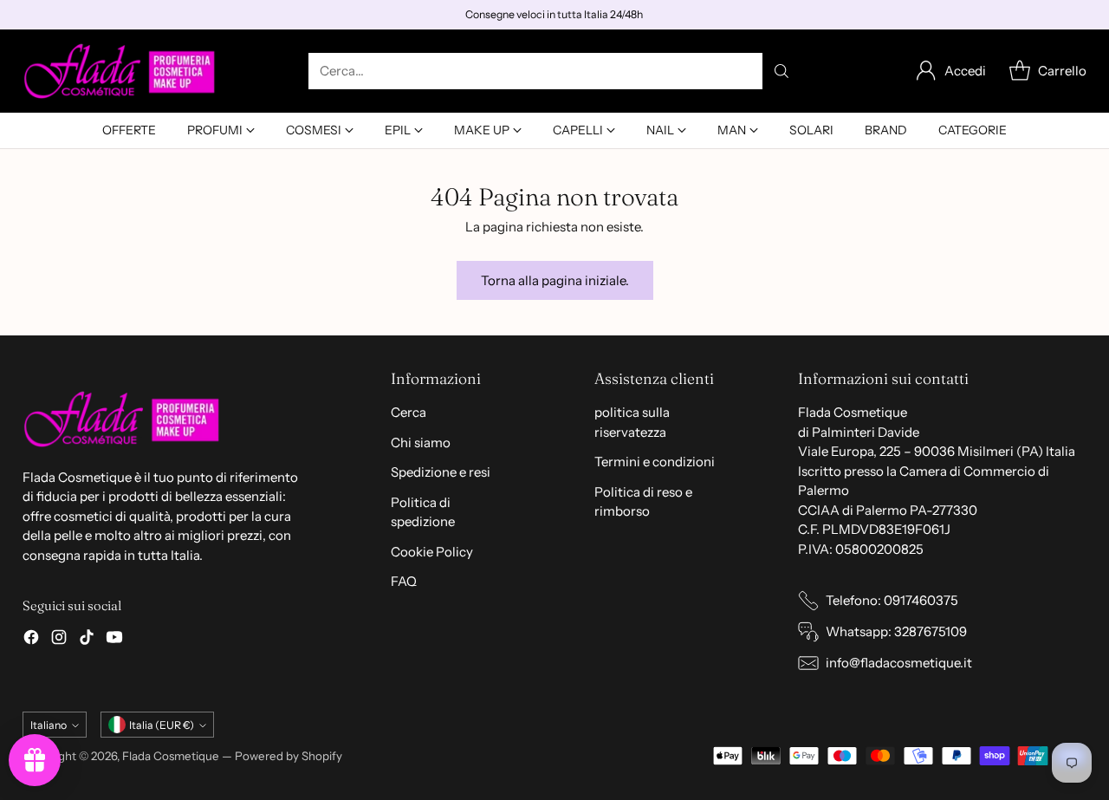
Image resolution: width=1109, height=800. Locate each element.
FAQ (404, 581)
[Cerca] (781, 71)
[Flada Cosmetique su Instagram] (59, 640)
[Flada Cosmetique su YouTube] (114, 640)
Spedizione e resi (440, 472)
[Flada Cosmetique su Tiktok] (86, 640)
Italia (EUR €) (161, 725)
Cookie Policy (432, 551)
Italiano (48, 725)
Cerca (408, 412)
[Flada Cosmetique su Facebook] (31, 640)
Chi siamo (421, 442)
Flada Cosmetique (170, 756)
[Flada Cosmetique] (120, 71)
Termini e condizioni (654, 461)
